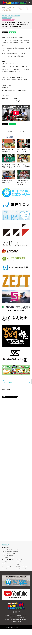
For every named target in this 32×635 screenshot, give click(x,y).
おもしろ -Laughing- (21, 564)
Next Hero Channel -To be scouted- (10, 551)
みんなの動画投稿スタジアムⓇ (12, 627)
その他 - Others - (20, 562)
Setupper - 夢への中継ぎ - (8, 555)
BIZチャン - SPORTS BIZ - (8, 559)
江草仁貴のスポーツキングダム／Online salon (15, 619)
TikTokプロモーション (16, 621)
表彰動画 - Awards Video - (22, 566)
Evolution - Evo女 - (6, 547)
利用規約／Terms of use (10, 615)
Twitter (16, 612)
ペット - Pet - (5, 568)
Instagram (13, 612)
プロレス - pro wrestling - (8, 19)
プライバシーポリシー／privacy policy (15, 617)
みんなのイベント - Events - (8, 557)
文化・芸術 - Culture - (7, 562)
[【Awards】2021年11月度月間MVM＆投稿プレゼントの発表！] (23, 131)
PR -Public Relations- (21, 568)
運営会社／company (21, 615)
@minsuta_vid (8, 382)
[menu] (29, 2)
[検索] (25, 2)
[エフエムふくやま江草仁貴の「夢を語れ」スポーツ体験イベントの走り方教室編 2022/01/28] (9, 131)
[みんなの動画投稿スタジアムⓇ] (14, 2)
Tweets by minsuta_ (6, 389)
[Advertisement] (16, 470)
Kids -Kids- (4, 564)
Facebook (18, 612)
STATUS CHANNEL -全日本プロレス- (11, 15)
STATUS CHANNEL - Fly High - (9, 553)
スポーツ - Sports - (6, 17)
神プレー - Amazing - (6, 566)
